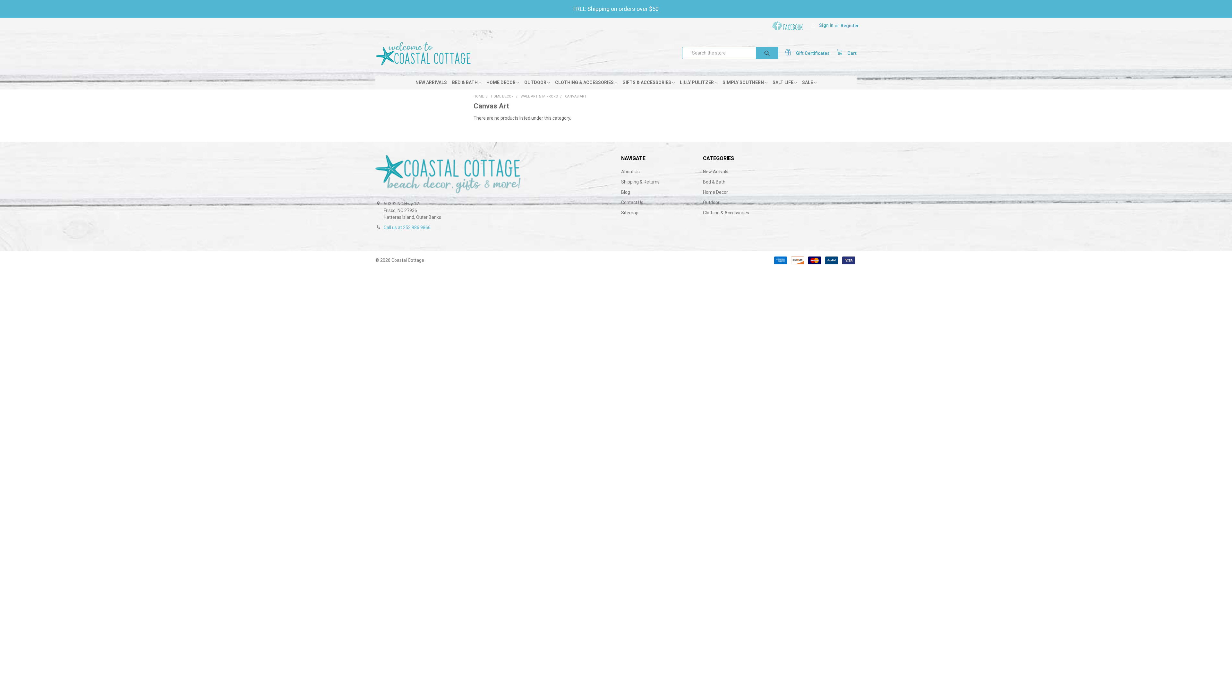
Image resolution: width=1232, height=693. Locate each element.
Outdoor (535, 82)
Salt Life (783, 82)
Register (850, 25)
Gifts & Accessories (647, 82)
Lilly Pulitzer (697, 82)
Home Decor (501, 82)
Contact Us (632, 202)
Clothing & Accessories (585, 82)
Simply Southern (744, 82)
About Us (630, 171)
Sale (808, 82)
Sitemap (629, 212)
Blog (625, 192)
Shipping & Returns (640, 181)
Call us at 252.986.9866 (407, 227)
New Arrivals (431, 82)
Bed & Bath (465, 82)
